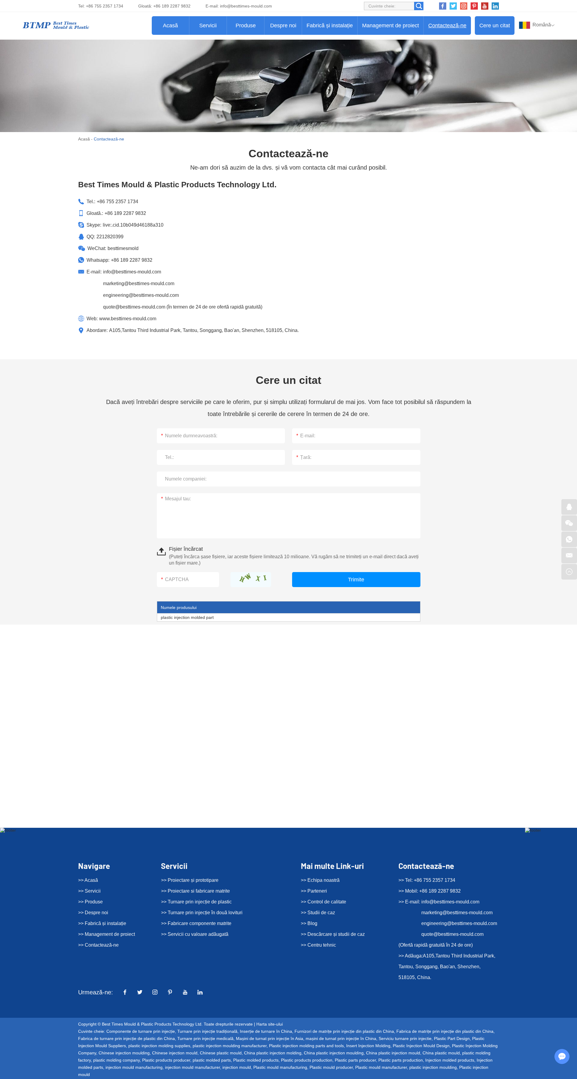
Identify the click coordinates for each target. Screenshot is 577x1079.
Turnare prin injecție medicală (205, 1038)
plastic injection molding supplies (159, 1045)
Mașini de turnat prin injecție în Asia (269, 1038)
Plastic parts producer (355, 1060)
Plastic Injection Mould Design (421, 1045)
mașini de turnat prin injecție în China (341, 1038)
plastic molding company (116, 1060)
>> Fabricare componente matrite (196, 923)
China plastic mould (441, 1052)
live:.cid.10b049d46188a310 (133, 225)
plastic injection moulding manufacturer (230, 1045)
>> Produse (90, 901)
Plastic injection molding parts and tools (306, 1045)
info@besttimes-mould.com (246, 6)
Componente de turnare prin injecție (140, 1031)
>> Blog (309, 923)
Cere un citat (494, 26)
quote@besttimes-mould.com (134, 306)
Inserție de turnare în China (266, 1031)
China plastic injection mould (393, 1052)
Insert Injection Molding (368, 1045)
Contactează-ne (447, 26)
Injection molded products (449, 1060)
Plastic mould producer (331, 1067)
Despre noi (283, 26)
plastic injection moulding (433, 1067)
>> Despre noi (93, 912)
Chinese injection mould (174, 1052)
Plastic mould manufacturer (381, 1067)
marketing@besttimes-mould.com (138, 283)
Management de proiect (390, 26)
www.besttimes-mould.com (127, 318)
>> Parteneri (314, 891)
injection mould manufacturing (134, 1067)
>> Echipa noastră (320, 880)
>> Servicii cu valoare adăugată (194, 934)
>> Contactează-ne (98, 945)
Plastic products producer (166, 1060)
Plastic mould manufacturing (280, 1067)
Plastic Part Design (452, 1038)
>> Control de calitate (323, 901)
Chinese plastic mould (221, 1052)
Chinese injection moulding (124, 1052)
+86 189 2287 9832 (131, 260)
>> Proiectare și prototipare (189, 880)
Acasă (170, 26)
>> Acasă (88, 880)
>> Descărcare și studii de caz (333, 934)
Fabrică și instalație (330, 26)
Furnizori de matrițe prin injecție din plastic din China (344, 1031)
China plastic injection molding (272, 1052)
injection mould (236, 1067)
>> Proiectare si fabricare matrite (195, 891)
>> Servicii (89, 891)
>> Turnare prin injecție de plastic (196, 901)
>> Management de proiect (106, 934)
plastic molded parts (212, 1060)
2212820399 (110, 236)
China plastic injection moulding (334, 1052)
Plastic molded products (256, 1060)
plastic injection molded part (187, 617)
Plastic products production (306, 1060)
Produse (246, 26)
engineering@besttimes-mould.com (141, 295)
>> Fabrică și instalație (102, 923)
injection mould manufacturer (192, 1067)
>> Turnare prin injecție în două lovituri (202, 912)
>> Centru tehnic (318, 945)
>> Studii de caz (318, 912)
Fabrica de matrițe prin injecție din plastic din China (444, 1031)
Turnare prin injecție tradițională (207, 1031)
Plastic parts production (400, 1060)
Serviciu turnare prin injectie (405, 1038)
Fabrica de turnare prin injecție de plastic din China (126, 1038)
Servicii (208, 26)
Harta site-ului (269, 1024)
